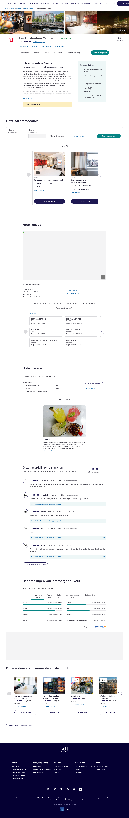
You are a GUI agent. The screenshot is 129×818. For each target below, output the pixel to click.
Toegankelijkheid (90, 388)
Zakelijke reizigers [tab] (89, 596)
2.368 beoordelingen (39, 42)
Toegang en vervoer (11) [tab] (42, 303)
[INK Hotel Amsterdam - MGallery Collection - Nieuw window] (54, 685)
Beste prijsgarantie (120, 39)
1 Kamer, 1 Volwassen (57, 136)
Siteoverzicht (57, 769)
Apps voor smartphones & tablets (85, 766)
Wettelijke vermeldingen (53, 800)
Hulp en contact (100, 769)
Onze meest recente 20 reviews (35, 565)
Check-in (13, 131)
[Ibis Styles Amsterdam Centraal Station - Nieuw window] (25, 685)
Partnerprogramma (17, 778)
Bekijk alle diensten (94, 384)
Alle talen (56, 772)
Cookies (109, 798)
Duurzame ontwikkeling (18, 775)
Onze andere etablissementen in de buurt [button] (37, 668)
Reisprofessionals (38, 772)
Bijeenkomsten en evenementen (42, 769)
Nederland (19, 8)
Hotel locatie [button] (32, 224)
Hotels (6, 8)
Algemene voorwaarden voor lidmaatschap (76, 798)
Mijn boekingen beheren (103, 766)
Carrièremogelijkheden (18, 772)
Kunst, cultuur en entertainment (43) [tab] (66, 303)
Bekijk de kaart (59, 46)
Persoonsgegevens (98, 798)
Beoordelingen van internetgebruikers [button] (51, 581)
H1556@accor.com (73, 293)
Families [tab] (49, 596)
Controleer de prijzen (100, 53)
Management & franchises (19, 769)
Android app (78, 772)
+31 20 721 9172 (73, 290)
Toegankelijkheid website (61, 766)
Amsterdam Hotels (29, 8)
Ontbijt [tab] (68, 400)
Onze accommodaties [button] (22, 121)
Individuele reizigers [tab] (72, 596)
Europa (12, 8)
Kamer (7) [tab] (64, 146)
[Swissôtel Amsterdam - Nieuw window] (82, 685)
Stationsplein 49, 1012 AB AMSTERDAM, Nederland (35, 46)
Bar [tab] (60, 400)
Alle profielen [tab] (38, 596)
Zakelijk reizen (37, 766)
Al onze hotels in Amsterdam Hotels (20, 726)
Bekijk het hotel (26, 712)
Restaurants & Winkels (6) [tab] (64, 308)
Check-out (33, 131)
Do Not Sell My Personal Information (74, 800)
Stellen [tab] (59, 596)
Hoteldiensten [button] (33, 368)
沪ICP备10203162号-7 (70, 805)
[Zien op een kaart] (64, 255)
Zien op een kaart (22, 706)
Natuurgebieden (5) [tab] (89, 303)
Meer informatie (48, 451)
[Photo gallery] (64, 22)
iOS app (77, 769)
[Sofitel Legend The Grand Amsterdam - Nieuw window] (110, 685)
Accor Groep (15, 766)
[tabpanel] (64, 180)
